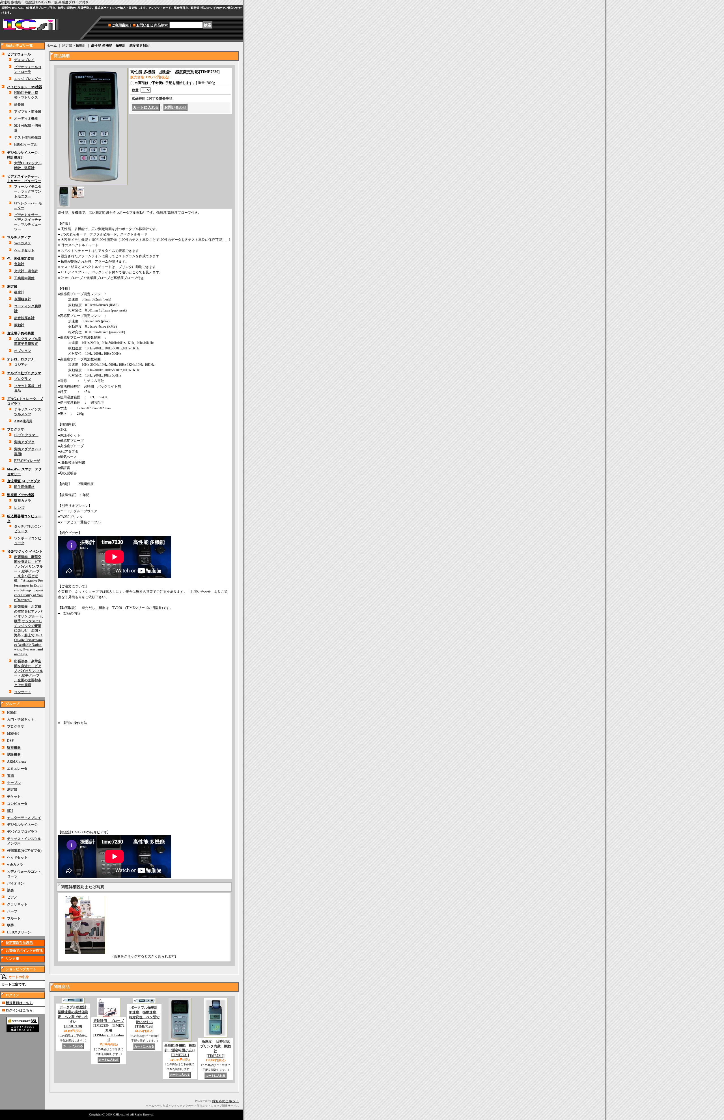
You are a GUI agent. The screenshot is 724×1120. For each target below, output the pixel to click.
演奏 (10, 890)
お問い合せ (144, 25)
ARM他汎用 (23, 421)
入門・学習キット (20, 719)
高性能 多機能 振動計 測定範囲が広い (180, 1050)
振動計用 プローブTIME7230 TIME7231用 (108, 1030)
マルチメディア (19, 237)
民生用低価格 (24, 487)
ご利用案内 (120, 25)
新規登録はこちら (19, 1003)
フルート (14, 918)
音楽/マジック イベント (25, 551)
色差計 (19, 264)
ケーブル (14, 783)
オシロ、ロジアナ (20, 359)
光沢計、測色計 (26, 271)
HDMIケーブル (25, 144)
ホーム (52, 45)
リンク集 (12, 959)
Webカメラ (22, 243)
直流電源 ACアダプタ (23, 481)
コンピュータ (17, 804)
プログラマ (22, 379)
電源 (10, 776)
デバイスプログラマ (22, 832)
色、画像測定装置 (20, 259)
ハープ (12, 911)
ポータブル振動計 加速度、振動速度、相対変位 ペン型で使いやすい (145, 1017)
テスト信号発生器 (27, 137)
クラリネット (17, 904)
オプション (22, 351)
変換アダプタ (24, 442)
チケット (14, 797)
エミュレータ (17, 769)
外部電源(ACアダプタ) (24, 851)
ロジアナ (21, 365)
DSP (10, 741)
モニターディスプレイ (24, 818)
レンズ (19, 508)
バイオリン (15, 883)
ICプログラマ (26, 435)
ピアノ (12, 897)
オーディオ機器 (26, 118)
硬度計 (19, 292)
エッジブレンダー (27, 79)
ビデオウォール (19, 54)
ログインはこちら (19, 1010)
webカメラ (15, 864)
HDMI (12, 713)
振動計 (19, 325)
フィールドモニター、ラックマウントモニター (27, 191)
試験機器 (14, 754)
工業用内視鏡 (24, 278)
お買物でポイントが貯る (24, 951)
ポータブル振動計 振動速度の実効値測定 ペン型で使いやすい (74, 1016)
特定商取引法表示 (19, 943)
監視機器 (14, 748)
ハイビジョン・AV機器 (24, 87)
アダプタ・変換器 (27, 112)
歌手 (10, 925)
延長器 (19, 105)
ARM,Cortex (16, 762)
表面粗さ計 (22, 299)
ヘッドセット (24, 250)
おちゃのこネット (225, 1101)
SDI (10, 811)
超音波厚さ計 (24, 318)
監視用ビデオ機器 (20, 495)
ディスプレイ (24, 60)
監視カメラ (22, 501)
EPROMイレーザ (27, 461)
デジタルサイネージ (22, 825)
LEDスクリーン (19, 932)
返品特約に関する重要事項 (152, 98)
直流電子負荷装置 (20, 333)
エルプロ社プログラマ (24, 373)
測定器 (12, 287)
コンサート (22, 692)
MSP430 (13, 734)
